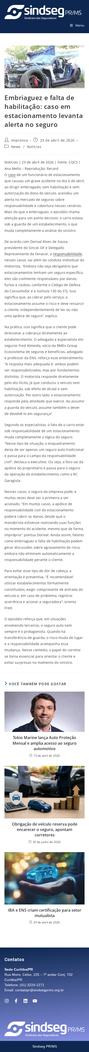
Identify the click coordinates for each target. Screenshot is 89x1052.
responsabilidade (67, 254)
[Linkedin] (25, 1001)
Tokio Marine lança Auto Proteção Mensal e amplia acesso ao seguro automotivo (45, 743)
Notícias (34, 146)
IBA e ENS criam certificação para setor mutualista (44, 912)
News (16, 146)
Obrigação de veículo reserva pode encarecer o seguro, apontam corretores (44, 829)
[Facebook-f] (16, 1001)
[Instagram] (6, 1001)
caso (12, 174)
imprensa (19, 140)
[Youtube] (35, 1001)
